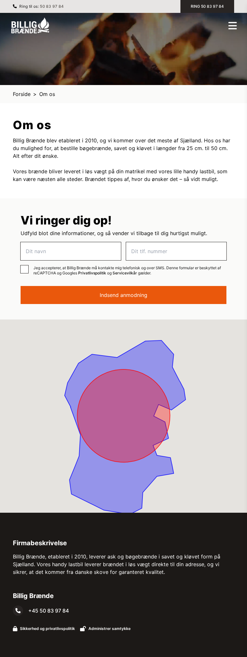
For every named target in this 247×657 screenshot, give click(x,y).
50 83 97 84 (52, 6)
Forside (22, 94)
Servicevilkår (125, 273)
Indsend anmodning (123, 295)
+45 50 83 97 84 (48, 610)
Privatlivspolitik (92, 273)
